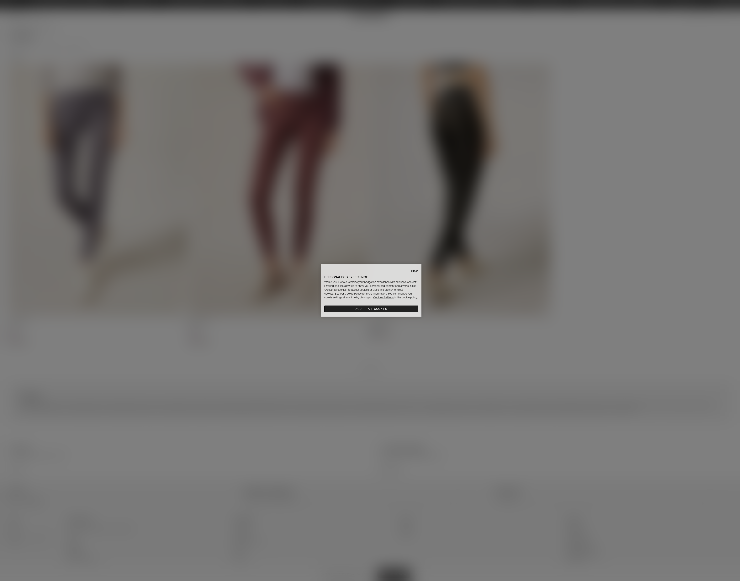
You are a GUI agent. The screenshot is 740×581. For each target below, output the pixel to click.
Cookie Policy (353, 293)
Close (414, 271)
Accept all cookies (371, 309)
